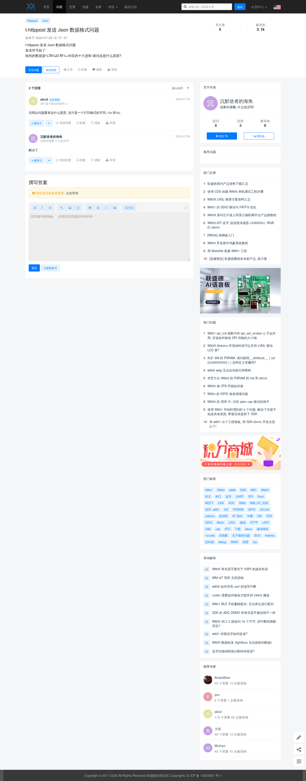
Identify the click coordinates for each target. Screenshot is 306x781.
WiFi (253, 490)
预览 (131, 207)
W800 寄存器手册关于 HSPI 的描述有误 (240, 569)
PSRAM (238, 509)
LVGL (231, 522)
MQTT (209, 503)
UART (240, 496)
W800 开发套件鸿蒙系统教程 (227, 243)
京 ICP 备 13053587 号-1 (204, 775)
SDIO (208, 522)
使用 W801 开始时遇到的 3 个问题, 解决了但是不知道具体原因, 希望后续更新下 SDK (241, 411)
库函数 (223, 535)
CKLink (264, 509)
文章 (72, 6)
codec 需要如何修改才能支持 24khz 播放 (240, 595)
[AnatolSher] (207, 679)
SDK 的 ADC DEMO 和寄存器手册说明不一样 (244, 612)
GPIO (251, 509)
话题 (85, 6)
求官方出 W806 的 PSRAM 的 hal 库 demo (237, 378)
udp (217, 529)
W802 (234, 542)
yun (217, 694)
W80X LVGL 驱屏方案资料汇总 (228, 199)
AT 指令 (237, 516)
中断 (250, 516)
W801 (209, 490)
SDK (243, 490)
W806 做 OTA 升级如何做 (225, 386)
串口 (218, 496)
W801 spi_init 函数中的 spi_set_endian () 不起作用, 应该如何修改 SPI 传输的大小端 (241, 335)
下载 (238, 529)
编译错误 (262, 529)
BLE (208, 496)
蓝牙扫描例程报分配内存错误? (233, 651)
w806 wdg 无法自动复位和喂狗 (229, 370)
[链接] (62, 207)
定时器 (209, 542)
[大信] (207, 730)
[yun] (207, 696)
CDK (221, 503)
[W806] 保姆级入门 (220, 235)
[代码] (106, 207)
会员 (257, 6)
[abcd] (207, 713)
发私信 (260, 136)
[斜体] (42, 207)
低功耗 (223, 516)
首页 (46, 6)
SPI (250, 496)
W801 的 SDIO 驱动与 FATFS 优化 (231, 207)
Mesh (220, 522)
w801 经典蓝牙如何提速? (230, 633)
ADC (231, 503)
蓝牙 (228, 496)
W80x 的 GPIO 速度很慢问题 (227, 393)
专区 (111, 6)
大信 (218, 728)
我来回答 (51, 70)
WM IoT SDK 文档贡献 (228, 577)
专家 (98, 6)
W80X (265, 490)
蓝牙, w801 (212, 509)
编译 (243, 522)
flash (261, 496)
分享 (69, 69)
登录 (34, 268)
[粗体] (35, 207)
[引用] (115, 207)
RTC (227, 529)
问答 (59, 6)
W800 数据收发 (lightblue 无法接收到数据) (242, 642)
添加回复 (65, 123)
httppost (32, 20)
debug (222, 542)
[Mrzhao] (207, 747)
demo (248, 529)
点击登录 (72, 193)
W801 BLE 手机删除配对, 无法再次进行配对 (243, 604)
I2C (226, 509)
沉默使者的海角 (236, 100)
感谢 (98, 69)
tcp (255, 542)
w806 (232, 490)
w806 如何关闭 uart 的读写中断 (234, 586)
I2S (259, 516)
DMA (242, 503)
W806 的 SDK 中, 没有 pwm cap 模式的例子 (238, 401)
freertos (270, 535)
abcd (218, 711)
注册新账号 (50, 268)
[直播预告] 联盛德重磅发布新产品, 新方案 (238, 258)
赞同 (37, 123)
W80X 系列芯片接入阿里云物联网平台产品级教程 (241, 215)
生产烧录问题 (241, 535)
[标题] (50, 207)
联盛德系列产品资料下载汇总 (227, 183)
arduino (210, 516)
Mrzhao (220, 745)
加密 (245, 542)
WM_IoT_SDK (259, 503)
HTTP (254, 522)
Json (45, 20)
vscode (210, 535)
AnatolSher (222, 677)
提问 (240, 7)
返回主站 (130, 6)
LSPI (265, 522)
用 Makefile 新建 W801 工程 (227, 250)
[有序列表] (98, 207)
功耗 (208, 529)
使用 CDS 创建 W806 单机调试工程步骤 (235, 191)
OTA (269, 516)
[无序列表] (90, 207)
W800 (220, 490)
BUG (257, 535)
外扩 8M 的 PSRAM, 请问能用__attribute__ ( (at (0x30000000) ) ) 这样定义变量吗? (241, 360)
